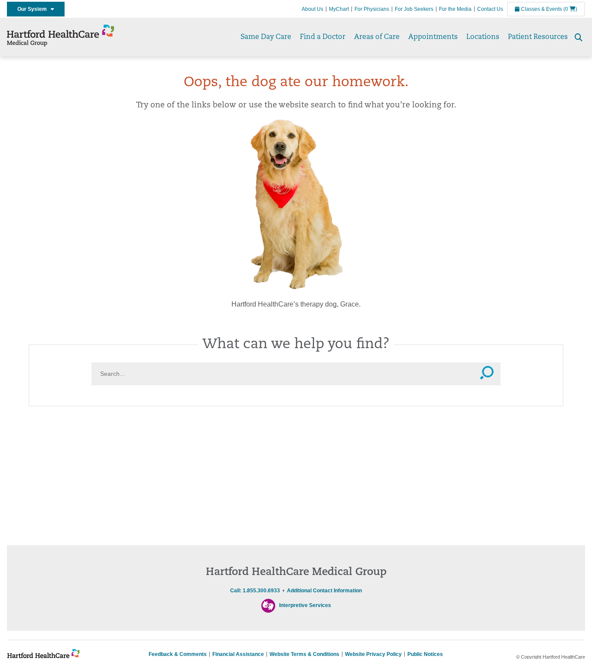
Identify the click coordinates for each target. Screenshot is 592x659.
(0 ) (570, 9)
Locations (482, 37)
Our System (34, 9)
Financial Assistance (238, 654)
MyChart (339, 9)
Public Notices (425, 654)
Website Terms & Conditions (304, 654)
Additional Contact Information (324, 591)
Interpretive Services (305, 605)
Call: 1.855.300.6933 (255, 591)
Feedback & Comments (178, 654)
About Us (312, 9)
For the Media (455, 9)
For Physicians (372, 9)
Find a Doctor (322, 37)
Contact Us (490, 9)
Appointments (433, 37)
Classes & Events (541, 9)
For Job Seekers (414, 9)
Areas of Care (377, 37)
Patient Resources (538, 37)
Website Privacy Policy (373, 654)
